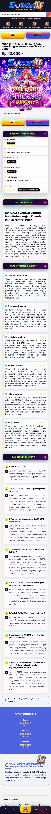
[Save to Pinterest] (26, 805)
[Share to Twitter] (6, 805)
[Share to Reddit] (33, 805)
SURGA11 (11, 143)
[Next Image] (49, 82)
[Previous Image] (2, 82)
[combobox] (23, 14)
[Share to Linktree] (20, 805)
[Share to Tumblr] (39, 805)
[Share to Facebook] (13, 805)
